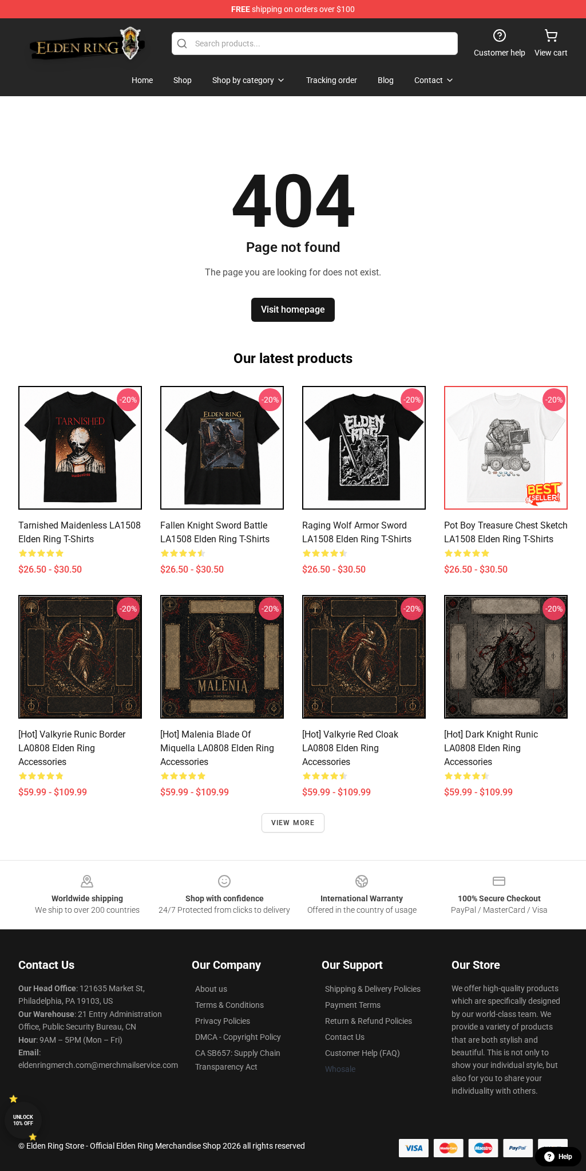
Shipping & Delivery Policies (373, 988)
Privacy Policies (222, 1021)
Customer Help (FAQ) (362, 1053)
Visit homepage (293, 309)
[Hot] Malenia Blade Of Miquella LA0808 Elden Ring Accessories (217, 748)
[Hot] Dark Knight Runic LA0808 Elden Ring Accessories (491, 748)
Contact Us (345, 1037)
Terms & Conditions (229, 1005)
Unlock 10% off (23, 1120)
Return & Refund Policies (368, 1021)
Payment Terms (353, 1005)
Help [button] (565, 1157)
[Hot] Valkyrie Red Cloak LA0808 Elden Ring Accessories (350, 748)
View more (293, 823)
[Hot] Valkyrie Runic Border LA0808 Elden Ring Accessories (71, 748)
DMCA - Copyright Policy (238, 1037)
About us (211, 988)
